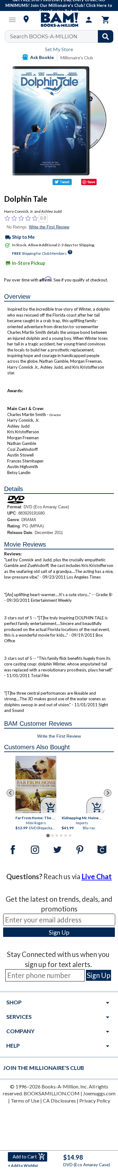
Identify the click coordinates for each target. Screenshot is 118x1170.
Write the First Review (49, 227)
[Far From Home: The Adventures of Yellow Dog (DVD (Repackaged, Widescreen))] (35, 784)
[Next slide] (107, 793)
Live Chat (96, 876)
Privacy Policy (94, 1100)
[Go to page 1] (48, 835)
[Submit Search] (105, 36)
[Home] (59, 20)
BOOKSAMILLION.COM (52, 1093)
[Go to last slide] (10, 793)
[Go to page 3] (56, 835)
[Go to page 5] (65, 835)
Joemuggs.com (99, 1093)
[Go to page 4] (61, 835)
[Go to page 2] (52, 835)
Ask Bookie (42, 57)
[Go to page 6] (70, 835)
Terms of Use (25, 1100)
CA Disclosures (59, 1100)
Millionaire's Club (76, 57)
